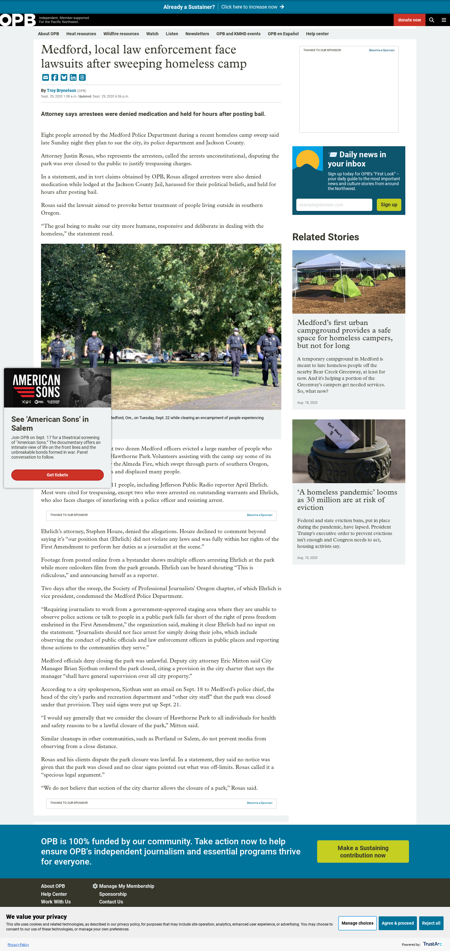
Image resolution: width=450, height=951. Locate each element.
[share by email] (45, 77)
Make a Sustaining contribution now (363, 851)
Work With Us (56, 902)
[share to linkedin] (73, 77)
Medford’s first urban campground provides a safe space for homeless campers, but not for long (344, 334)
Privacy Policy (18, 944)
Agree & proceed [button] (398, 923)
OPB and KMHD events (238, 33)
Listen (172, 33)
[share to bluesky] (64, 77)
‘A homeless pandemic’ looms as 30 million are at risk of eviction (347, 499)
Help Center (54, 894)
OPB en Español (283, 33)
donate (409, 19)
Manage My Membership (126, 886)
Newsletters (197, 33)
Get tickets (57, 475)
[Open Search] (432, 20)
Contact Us (111, 902)
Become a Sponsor (259, 515)
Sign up (389, 205)
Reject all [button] (431, 923)
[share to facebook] (54, 77)
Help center (317, 33)
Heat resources (81, 33)
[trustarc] (432, 944)
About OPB (48, 33)
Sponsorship (113, 894)
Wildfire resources (121, 33)
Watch (152, 33)
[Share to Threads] (82, 77)
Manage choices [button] (357, 923)
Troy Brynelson (61, 90)
